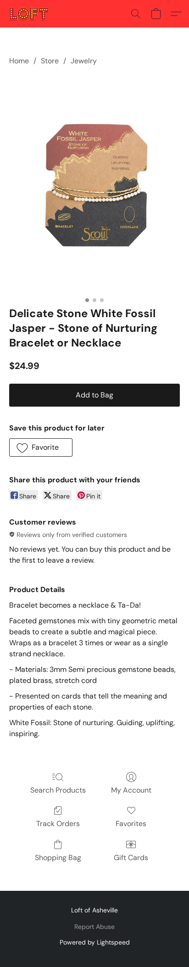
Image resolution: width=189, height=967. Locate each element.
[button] (30, 14)
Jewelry (84, 61)
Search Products (58, 790)
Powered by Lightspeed (95, 942)
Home (19, 61)
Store (50, 61)
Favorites (131, 823)
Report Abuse (94, 926)
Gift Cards (131, 857)
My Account (131, 790)
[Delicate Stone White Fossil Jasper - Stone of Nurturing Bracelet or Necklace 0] (94, 184)
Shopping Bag (58, 857)
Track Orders (58, 823)
